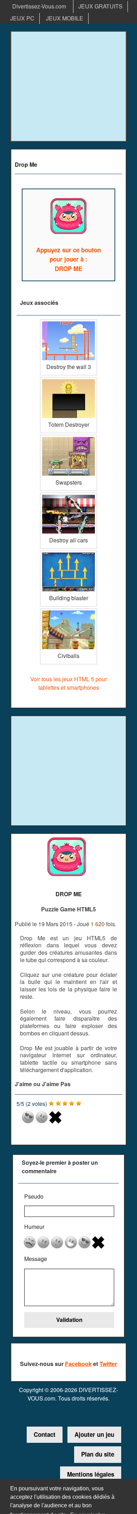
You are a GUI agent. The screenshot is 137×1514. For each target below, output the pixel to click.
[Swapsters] (68, 437)
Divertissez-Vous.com (39, 6)
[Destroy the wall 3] (68, 322)
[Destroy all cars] (68, 495)
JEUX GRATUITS (100, 6)
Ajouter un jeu (94, 1434)
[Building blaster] (68, 553)
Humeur (34, 1227)
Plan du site (97, 1454)
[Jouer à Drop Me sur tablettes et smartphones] (68, 217)
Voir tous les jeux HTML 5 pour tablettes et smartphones (68, 683)
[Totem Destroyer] (68, 380)
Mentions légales (90, 1474)
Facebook (78, 1364)
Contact (45, 1434)
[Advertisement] (68, 86)
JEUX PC (22, 18)
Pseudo (34, 1196)
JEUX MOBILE (64, 18)
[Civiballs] (68, 611)
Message (35, 1259)
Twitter (108, 1364)
